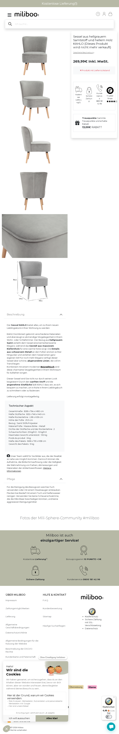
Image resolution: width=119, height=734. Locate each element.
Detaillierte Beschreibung (83, 52)
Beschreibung (15, 314)
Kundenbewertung (52, 608)
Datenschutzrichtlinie (16, 633)
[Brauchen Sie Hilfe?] (111, 727)
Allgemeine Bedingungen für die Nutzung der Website (22, 642)
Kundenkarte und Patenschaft (21, 657)
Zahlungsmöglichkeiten (17, 608)
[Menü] (114, 698)
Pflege (11, 479)
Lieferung (10, 616)
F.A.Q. (45, 600)
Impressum (11, 600)
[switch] (109, 717)
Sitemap (47, 616)
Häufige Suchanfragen (54, 626)
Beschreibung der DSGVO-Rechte (19, 650)
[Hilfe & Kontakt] (98, 14)
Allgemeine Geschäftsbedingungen (17, 626)
